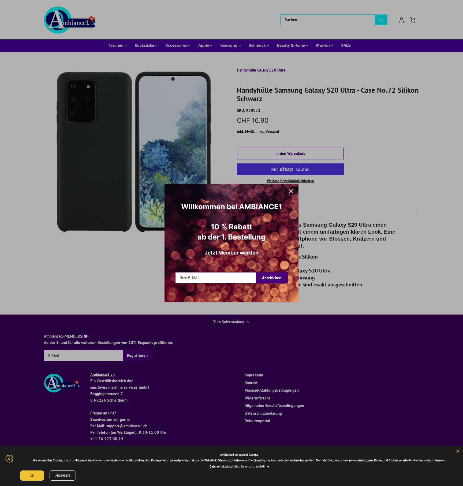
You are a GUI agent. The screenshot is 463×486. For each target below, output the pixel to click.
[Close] (457, 451)
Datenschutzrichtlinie (255, 466)
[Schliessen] (291, 191)
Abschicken (271, 277)
